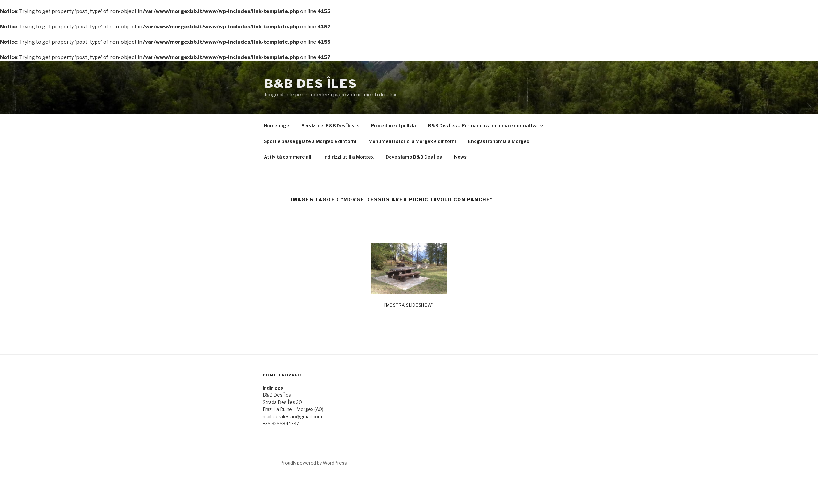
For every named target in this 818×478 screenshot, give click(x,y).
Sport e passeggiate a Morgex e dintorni (310, 141)
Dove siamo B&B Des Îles (414, 157)
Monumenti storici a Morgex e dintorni (412, 141)
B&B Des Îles (311, 84)
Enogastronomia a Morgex (498, 141)
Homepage (276, 125)
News (460, 157)
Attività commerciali (287, 157)
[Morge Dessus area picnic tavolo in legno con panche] (409, 268)
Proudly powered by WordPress (313, 463)
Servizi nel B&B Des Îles (327, 125)
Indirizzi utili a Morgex (348, 157)
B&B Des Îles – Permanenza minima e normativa (483, 125)
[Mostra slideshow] (409, 304)
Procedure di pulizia (393, 125)
